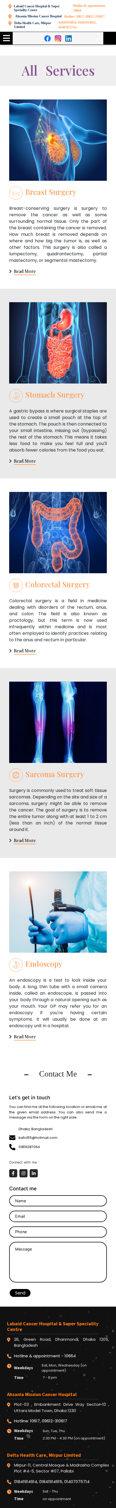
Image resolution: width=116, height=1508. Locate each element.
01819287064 (29, 1147)
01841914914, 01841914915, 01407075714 (78, 25)
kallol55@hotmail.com (38, 1137)
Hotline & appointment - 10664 (90, 8)
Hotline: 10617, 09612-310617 (84, 16)
